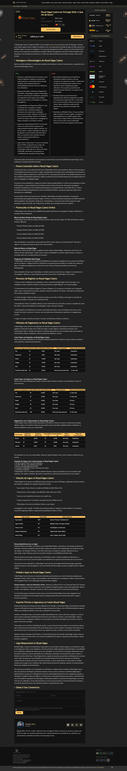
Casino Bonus (104, 2)
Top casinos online (56, 2)
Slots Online (85, 2)
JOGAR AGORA (50, 29)
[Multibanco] (97, 760)
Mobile (97, 2)
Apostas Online (67, 2)
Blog (111, 2)
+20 (108, 760)
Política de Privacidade (98, 767)
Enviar (19, 712)
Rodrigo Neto (30, 724)
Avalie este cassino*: (20, 692)
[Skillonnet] (111, 753)
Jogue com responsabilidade (19, 762)
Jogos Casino (77, 2)
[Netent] (104, 753)
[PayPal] (101, 760)
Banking (92, 2)
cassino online (53, 44)
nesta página (26, 761)
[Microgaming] (101, 753)
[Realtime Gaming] (108, 753)
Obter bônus (77, 36)
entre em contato (27, 760)
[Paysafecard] (104, 760)
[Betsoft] (97, 753)
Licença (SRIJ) (46, 2)
